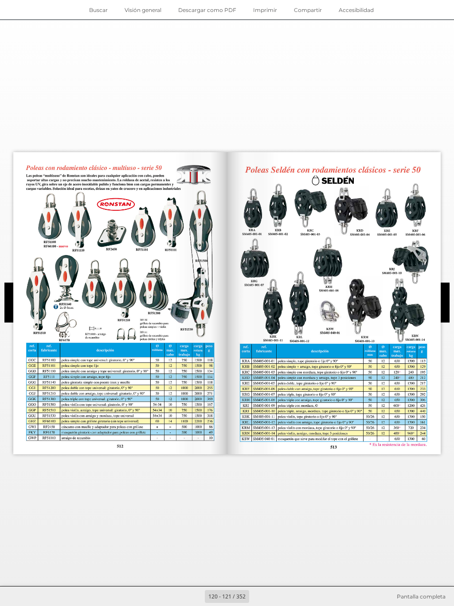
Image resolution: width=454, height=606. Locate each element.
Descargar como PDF (207, 10)
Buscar (98, 10)
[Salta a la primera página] (175, 596)
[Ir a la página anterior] (195, 596)
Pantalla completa (421, 596)
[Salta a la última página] (278, 596)
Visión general (143, 10)
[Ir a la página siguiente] (259, 596)
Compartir (308, 10)
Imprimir (265, 10)
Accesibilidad (356, 10)
